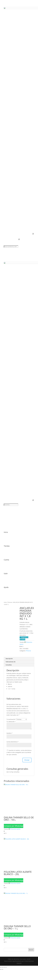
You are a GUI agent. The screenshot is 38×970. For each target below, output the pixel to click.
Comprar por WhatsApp (13, 826)
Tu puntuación (11, 719)
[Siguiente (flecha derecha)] (2, 969)
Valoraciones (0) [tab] (10, 662)
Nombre (9, 733)
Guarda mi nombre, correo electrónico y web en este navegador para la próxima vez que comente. (19, 752)
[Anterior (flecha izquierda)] (0, 969)
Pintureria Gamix (15, 829)
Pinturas (10, 602)
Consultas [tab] (9, 665)
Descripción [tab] (9, 658)
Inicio (5, 602)
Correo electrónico (12, 742)
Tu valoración (11, 721)
